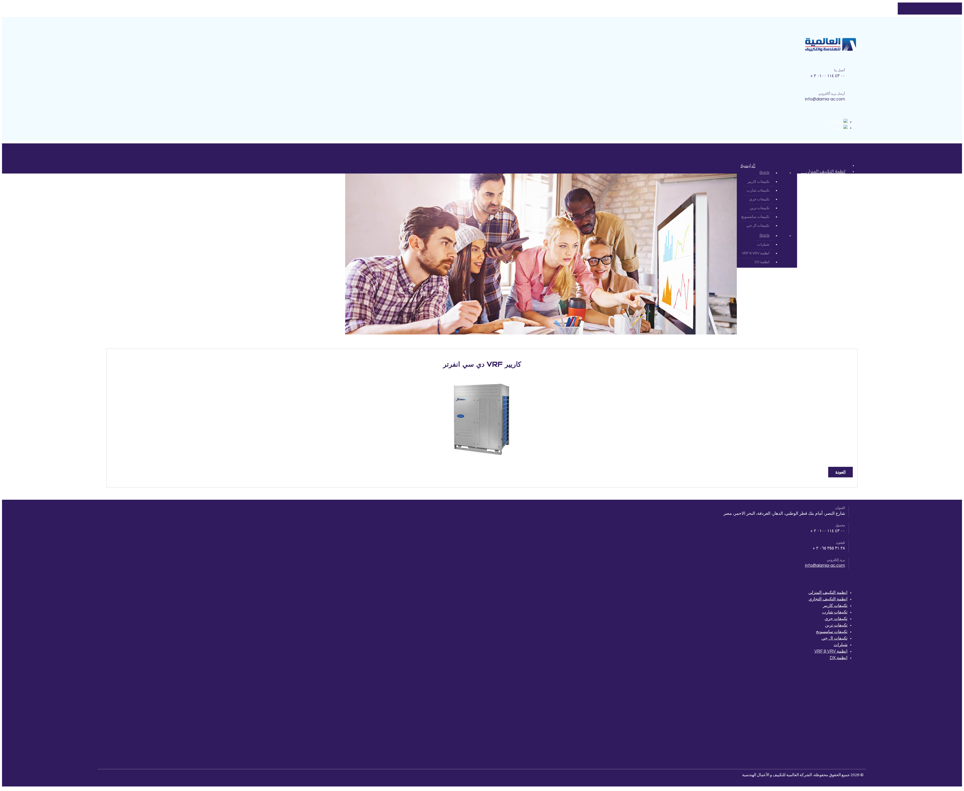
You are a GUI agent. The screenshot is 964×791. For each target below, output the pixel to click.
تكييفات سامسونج (832, 632)
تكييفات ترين (836, 625)
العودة (840, 472)
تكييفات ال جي (834, 638)
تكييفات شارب (835, 612)
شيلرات (841, 645)
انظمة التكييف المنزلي (828, 592)
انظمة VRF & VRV (831, 651)
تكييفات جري (836, 618)
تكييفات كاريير (835, 605)
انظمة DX (839, 658)
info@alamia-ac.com (825, 565)
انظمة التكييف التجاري (828, 599)
